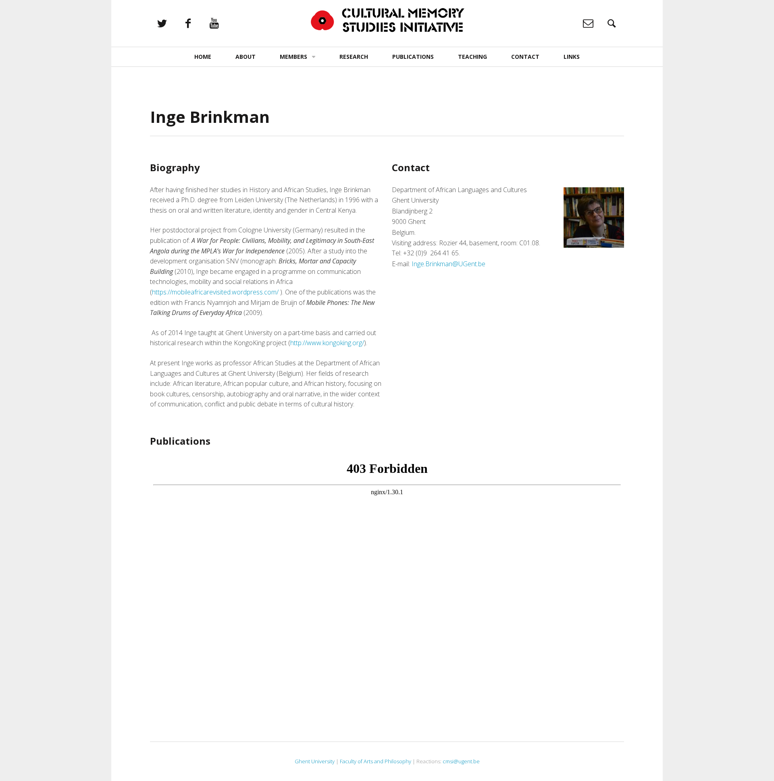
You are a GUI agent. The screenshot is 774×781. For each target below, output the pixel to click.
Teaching (472, 56)
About (245, 56)
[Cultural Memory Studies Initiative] (387, 20)
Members (293, 56)
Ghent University (315, 761)
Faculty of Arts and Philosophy (375, 761)
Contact (525, 56)
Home (202, 56)
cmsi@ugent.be (461, 761)
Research (353, 56)
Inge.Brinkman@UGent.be (448, 263)
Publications (413, 56)
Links (572, 56)
